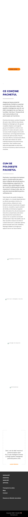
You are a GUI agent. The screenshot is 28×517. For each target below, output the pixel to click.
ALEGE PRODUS (14, 464)
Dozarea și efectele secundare (12, 498)
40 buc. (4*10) (13, 69)
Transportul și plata (9, 488)
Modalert (6, 475)
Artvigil (5, 482)
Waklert (6, 480)
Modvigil (6, 477)
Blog (4, 490)
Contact (5, 493)
